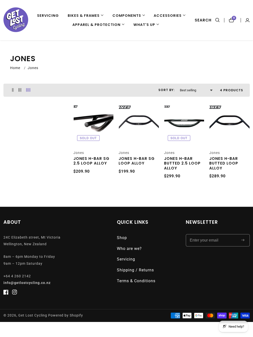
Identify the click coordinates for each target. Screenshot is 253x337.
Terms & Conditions (136, 281)
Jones (33, 68)
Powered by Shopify (65, 315)
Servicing (48, 15)
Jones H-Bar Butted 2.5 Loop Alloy (182, 163)
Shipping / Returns (135, 270)
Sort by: (166, 90)
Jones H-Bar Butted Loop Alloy (223, 163)
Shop (122, 237)
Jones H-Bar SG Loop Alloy (137, 161)
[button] (86, 15)
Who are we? (129, 248)
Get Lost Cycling (32, 315)
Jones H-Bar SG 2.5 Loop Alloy (91, 161)
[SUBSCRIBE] (243, 240)
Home (15, 68)
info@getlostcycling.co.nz (27, 283)
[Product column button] (13, 90)
